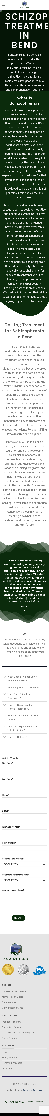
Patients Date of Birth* (13, 859)
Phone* (5, 795)
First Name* (7, 763)
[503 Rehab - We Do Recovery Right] (24, 5)
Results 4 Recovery (32, 1090)
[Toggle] (4, 677)
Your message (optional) (13, 890)
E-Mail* (5, 811)
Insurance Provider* (11, 827)
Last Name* (7, 779)
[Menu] (3, 4)
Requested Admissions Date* (15, 875)
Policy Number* (9, 843)
